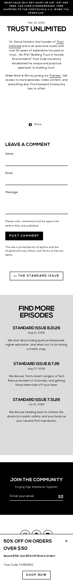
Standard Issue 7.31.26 (36, 400)
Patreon (55, 76)
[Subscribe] (60, 497)
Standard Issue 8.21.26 (36, 328)
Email (9, 173)
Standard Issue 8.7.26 (36, 364)
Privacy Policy (26, 251)
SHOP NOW (36, 575)
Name (9, 154)
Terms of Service (52, 251)
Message (11, 192)
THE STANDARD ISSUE (38, 275)
